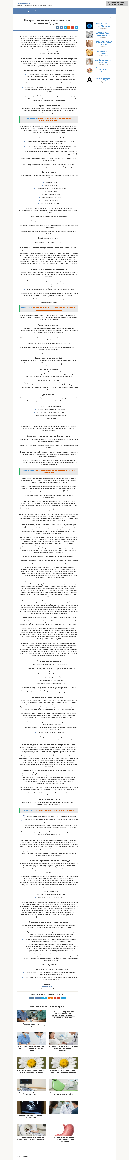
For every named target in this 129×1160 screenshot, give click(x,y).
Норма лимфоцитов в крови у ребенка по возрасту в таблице (103, 24)
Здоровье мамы (103, 64)
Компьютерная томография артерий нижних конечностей (103, 33)
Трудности (103, 46)
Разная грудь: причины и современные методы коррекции (103, 42)
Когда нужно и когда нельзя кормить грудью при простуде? (103, 60)
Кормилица (23, 3)
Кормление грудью (24, 11)
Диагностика (39, 11)
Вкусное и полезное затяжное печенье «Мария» (103, 51)
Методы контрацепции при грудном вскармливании (103, 69)
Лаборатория (103, 28)
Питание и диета (103, 55)
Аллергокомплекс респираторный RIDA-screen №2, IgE (103, 78)
